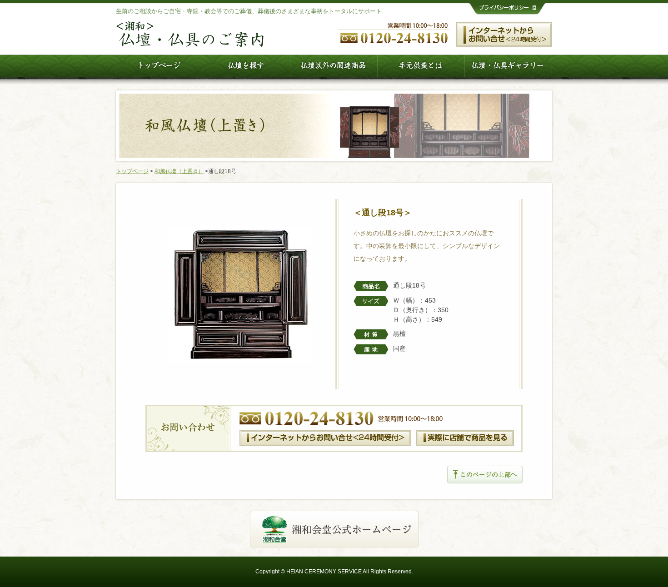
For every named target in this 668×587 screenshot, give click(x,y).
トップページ (132, 171)
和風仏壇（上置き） (179, 171)
